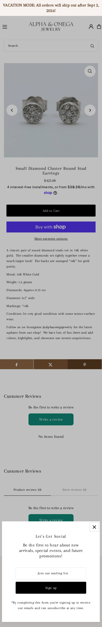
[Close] (94, 527)
